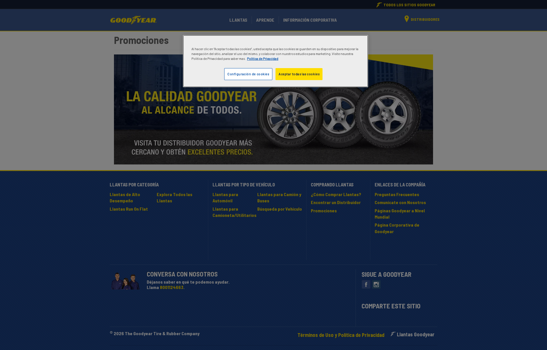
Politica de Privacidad (262, 58)
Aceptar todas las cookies (299, 74)
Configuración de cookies (248, 74)
